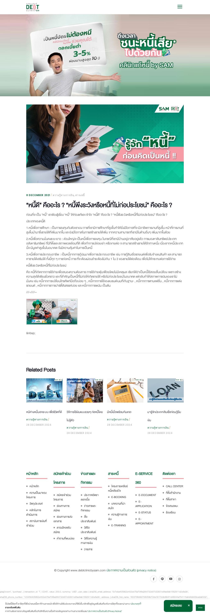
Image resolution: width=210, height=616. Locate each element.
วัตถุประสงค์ (36, 503)
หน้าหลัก (34, 486)
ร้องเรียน (171, 512)
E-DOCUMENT (147, 495)
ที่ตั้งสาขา (171, 499)
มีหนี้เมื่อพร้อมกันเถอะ (119, 412)
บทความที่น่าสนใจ (116, 505)
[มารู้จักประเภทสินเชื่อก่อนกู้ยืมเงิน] (165, 390)
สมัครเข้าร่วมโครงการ (62, 497)
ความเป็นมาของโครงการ (36, 495)
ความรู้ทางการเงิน (63, 195)
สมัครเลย (176, 605)
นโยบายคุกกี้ (136, 604)
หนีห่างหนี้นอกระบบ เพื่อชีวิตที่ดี (44, 412)
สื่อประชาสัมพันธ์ (88, 519)
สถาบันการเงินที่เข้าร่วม (36, 523)
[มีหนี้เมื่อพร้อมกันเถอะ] (125, 390)
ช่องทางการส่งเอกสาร (63, 519)
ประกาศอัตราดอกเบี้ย (89, 497)
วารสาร (88, 549)
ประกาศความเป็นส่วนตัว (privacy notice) (131, 570)
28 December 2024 (38, 425)
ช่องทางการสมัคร (62, 508)
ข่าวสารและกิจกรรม (88, 508)
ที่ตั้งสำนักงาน (173, 492)
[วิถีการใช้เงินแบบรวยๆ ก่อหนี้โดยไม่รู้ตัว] (85, 390)
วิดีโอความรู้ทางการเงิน (89, 540)
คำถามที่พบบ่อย (65, 538)
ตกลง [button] (200, 607)
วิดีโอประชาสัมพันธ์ (88, 529)
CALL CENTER (174, 486)
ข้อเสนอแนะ (172, 506)
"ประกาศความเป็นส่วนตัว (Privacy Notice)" (104, 611)
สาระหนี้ (80, 195)
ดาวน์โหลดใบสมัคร (62, 529)
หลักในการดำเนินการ (33, 512)
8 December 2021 (38, 195)
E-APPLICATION (143, 503)
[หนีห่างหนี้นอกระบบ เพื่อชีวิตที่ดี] (44, 390)
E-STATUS (145, 512)
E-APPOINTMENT (144, 521)
